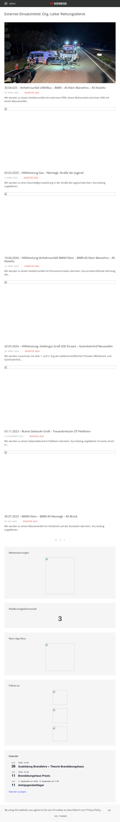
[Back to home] (60, 3)
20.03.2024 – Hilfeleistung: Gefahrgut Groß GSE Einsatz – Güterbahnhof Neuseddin (58, 346)
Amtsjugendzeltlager (31, 785)
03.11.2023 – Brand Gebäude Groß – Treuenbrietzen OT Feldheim (47, 431)
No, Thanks (61, 816)
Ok (109, 810)
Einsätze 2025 (32, 92)
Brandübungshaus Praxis (34, 776)
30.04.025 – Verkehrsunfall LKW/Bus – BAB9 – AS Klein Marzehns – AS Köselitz (55, 87)
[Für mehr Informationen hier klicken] (60, 575)
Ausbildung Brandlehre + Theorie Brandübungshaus (51, 766)
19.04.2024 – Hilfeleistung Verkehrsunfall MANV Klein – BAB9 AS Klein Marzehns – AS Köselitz (59, 259)
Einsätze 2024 (32, 266)
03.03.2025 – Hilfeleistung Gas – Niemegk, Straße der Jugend (43, 173)
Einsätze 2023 (36, 436)
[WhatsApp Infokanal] (60, 697)
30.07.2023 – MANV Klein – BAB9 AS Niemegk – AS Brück (40, 516)
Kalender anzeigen (17, 791)
